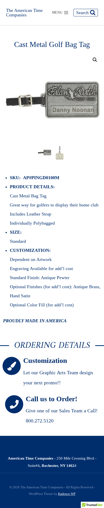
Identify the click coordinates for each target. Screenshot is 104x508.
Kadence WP (66, 494)
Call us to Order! (51, 399)
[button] (94, 59)
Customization (45, 360)
